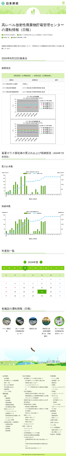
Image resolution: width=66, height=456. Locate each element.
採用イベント (55, 417)
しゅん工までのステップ (31, 385)
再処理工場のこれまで (31, 382)
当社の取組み (26, 376)
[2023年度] (25, 262)
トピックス (27, 430)
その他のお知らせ (29, 437)
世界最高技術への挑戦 (30, 404)
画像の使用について (57, 430)
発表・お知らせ (27, 426)
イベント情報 (55, 378)
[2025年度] (41, 262)
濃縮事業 (8, 398)
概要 (5, 396)
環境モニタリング (9, 409)
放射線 (55, 402)
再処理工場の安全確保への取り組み (35, 393)
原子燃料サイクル (58, 400)
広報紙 (53, 385)
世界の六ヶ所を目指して (31, 413)
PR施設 (54, 391)
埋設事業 (8, 400)
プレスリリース (28, 428)
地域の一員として (30, 417)
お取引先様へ (54, 420)
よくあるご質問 (10, 420)
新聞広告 (54, 382)
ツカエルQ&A (56, 404)
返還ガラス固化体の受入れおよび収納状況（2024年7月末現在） (36, 35)
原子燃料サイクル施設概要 (11, 380)
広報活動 (53, 376)
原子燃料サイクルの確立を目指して (33, 378)
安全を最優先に (28, 391)
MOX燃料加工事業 (10, 407)
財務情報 (6, 389)
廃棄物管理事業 (10, 404)
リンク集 (53, 425)
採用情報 (53, 411)
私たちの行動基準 (9, 385)
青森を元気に (28, 421)
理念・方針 (7, 382)
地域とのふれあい (30, 419)
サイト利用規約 (55, 427)
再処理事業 (9, 402)
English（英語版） (56, 434)
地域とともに (27, 415)
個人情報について (56, 432)
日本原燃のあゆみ (9, 387)
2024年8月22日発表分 (9, 35)
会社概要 (6, 378)
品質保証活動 (9, 424)
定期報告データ (10, 413)
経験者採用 (55, 415)
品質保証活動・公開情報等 (11, 422)
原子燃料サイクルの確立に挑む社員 (35, 380)
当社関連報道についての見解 (32, 433)
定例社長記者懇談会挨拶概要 (32, 435)
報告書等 (8, 428)
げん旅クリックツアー (58, 393)
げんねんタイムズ (29, 424)
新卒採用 (54, 413)
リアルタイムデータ (11, 411)
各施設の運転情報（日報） (20, 37)
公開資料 (8, 426)
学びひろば (55, 395)
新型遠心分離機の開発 (31, 406)
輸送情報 (8, 430)
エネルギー (56, 398)
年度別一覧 (6, 37)
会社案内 (5, 376)
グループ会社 (7, 391)
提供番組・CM (56, 380)
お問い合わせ (54, 422)
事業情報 (33, 13)
